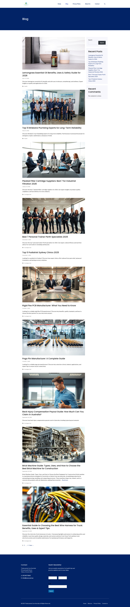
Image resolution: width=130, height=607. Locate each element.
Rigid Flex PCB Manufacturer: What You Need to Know (49, 305)
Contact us (105, 603)
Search (90, 40)
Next (31, 545)
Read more (65, 480)
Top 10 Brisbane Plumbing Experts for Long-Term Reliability (51, 127)
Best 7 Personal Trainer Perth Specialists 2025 (45, 236)
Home (59, 4)
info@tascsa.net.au (28, 578)
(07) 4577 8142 (27, 575)
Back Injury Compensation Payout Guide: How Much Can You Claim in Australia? (53, 413)
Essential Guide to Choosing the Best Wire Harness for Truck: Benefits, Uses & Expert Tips (52, 527)
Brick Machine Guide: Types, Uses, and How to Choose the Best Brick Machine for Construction (51, 467)
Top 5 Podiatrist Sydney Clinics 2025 (40, 252)
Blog (67, 4)
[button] (105, 4)
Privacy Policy (77, 4)
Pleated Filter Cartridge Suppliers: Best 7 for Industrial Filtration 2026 (49, 182)
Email (50, 583)
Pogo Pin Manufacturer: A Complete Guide (43, 358)
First (49, 580)
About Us (87, 4)
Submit (51, 591)
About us (90, 603)
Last (59, 580)
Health (25, 86)
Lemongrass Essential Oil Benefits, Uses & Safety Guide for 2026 (51, 74)
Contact (97, 4)
